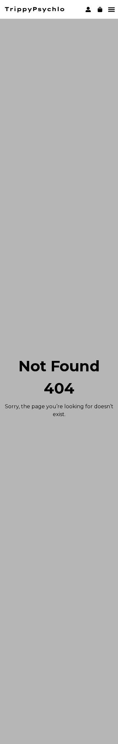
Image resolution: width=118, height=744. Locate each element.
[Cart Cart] (100, 9)
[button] (111, 9)
